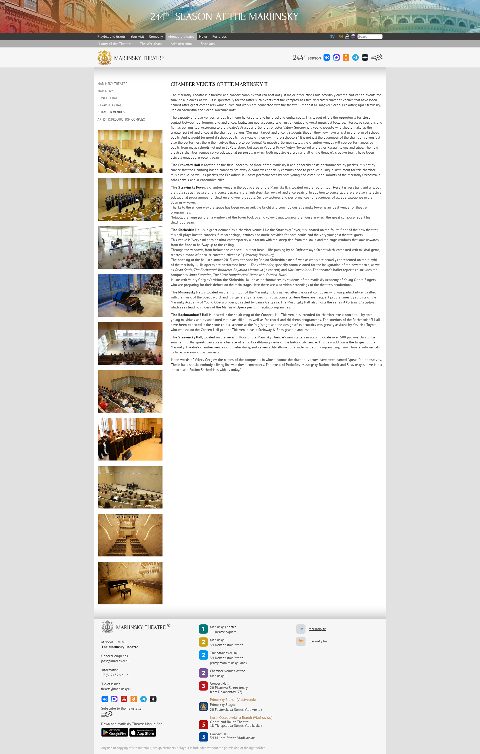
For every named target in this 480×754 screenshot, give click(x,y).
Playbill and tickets (112, 36)
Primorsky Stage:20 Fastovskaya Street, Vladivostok (232, 707)
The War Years (151, 43)
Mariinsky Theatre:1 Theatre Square (223, 629)
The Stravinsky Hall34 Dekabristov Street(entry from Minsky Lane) (228, 658)
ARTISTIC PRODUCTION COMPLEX (121, 119)
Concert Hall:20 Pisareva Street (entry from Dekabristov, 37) (229, 687)
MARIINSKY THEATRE (112, 84)
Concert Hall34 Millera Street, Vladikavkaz (232, 736)
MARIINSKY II (106, 91)
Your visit (137, 36)
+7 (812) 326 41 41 (116, 675)
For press (219, 36)
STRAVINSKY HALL (110, 105)
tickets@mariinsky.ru (116, 689)
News (203, 36)
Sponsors (208, 43)
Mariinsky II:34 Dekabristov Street (226, 642)
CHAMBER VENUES (111, 112)
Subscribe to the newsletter (122, 708)
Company (156, 36)
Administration (181, 43)
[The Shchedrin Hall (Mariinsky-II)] (130, 343)
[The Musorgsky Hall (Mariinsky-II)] (130, 439)
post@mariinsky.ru (114, 661)
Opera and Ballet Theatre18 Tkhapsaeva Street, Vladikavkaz (236, 724)
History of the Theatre (114, 43)
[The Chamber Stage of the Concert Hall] (130, 534)
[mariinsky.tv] (302, 629)
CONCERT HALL (108, 98)
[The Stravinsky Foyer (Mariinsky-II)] (130, 247)
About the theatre (181, 36)
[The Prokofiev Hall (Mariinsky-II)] (130, 151)
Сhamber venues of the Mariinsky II (227, 673)
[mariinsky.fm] (302, 641)
